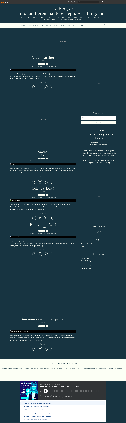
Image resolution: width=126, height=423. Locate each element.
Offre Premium (102, 368)
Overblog (74, 363)
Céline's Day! (43, 188)
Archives (71, 25)
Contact (81, 25)
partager (57, 396)
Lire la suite (43, 82)
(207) (84, 263)
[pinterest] (75, 2)
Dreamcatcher (42, 57)
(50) (87, 266)
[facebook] (69, 2)
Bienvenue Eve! (43, 225)
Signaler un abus (73, 368)
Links (83, 246)
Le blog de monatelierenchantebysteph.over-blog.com (63, 11)
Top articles (59, 368)
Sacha (43, 152)
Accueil (23, 25)
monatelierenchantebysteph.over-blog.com (18, 368)
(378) (86, 261)
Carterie (43, 60)
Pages (63, 25)
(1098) (86, 258)
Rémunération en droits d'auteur (90, 368)
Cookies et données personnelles (115, 368)
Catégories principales (49, 25)
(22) (86, 268)
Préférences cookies (62, 371)
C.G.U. (80, 368)
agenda (43, 322)
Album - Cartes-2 (86, 244)
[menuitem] (23, 25)
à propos (67, 396)
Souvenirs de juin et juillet (43, 319)
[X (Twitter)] (72, 2)
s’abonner (46, 396)
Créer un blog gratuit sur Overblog (47, 368)
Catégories (33, 25)
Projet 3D (43, 227)
